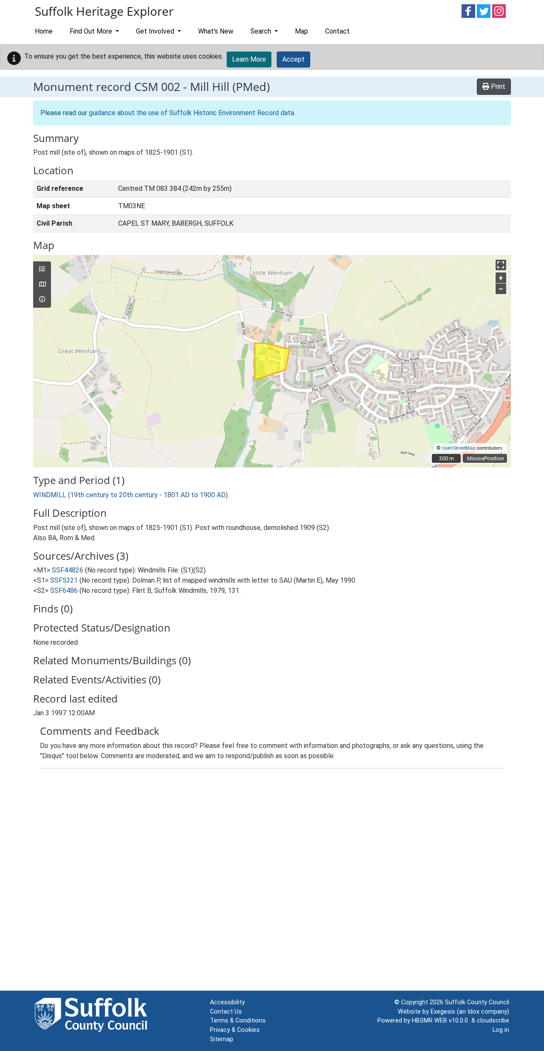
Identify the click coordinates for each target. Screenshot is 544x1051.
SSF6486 (64, 590)
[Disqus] (272, 881)
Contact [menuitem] (337, 31)
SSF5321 (64, 580)
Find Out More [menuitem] (92, 31)
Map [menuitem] (301, 31)
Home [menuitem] (44, 31)
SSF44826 (67, 570)
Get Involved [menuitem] (156, 31)
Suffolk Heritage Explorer (104, 11)
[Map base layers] (42, 284)
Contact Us (226, 1011)
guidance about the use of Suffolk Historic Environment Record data (191, 113)
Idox (473, 1011)
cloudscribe (493, 1020)
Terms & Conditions (238, 1020)
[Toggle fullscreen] (501, 265)
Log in (501, 1030)
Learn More (249, 59)
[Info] (42, 299)
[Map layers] (42, 269)
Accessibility (227, 1002)
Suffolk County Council (477, 1002)
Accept (293, 59)
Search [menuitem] (261, 31)
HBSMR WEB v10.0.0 (441, 1020)
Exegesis (443, 1011)
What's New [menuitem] (215, 31)
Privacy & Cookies (235, 1030)
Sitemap (221, 1039)
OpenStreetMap (458, 448)
